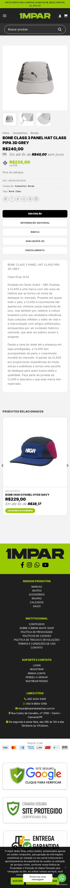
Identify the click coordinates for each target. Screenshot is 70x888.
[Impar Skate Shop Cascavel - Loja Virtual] (35, 16)
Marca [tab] (35, 232)
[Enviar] (59, 29)
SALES (37, 606)
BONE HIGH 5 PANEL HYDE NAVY (27, 494)
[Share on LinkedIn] (36, 199)
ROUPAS (37, 598)
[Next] (62, 78)
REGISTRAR (36, 669)
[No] (65, 868)
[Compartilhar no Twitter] (18, 199)
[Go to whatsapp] (62, 878)
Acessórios (20, 133)
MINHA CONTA (37, 673)
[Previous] (8, 78)
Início (6, 133)
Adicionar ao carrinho (20, 510)
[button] (5, 16)
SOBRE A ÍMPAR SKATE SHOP (37, 628)
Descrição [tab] (35, 213)
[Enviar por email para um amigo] (24, 199)
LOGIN (37, 665)
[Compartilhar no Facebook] (12, 199)
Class (18, 191)
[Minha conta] (60, 15)
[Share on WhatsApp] (5, 199)
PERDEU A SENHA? (37, 677)
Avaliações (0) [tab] (35, 241)
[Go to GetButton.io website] (61, 884)
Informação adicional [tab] (35, 223)
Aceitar (17, 881)
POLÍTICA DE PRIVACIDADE (37, 631)
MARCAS (36, 586)
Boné (11, 191)
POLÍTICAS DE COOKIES (37, 635)
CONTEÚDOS (37, 624)
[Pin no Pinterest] (30, 199)
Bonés (35, 133)
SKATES (36, 590)
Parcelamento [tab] (35, 250)
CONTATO (37, 647)
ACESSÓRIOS (37, 594)
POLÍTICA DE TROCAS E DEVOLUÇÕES (36, 639)
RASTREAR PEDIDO (37, 681)
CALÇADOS (36, 602)
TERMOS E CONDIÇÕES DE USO (37, 643)
